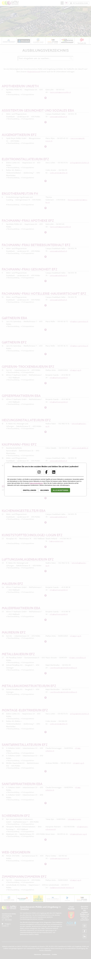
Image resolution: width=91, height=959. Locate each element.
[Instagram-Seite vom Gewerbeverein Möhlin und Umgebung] (38, 473)
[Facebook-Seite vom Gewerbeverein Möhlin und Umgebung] (45, 473)
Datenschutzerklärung (36, 483)
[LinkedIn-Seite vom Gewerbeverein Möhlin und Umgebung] (52, 473)
